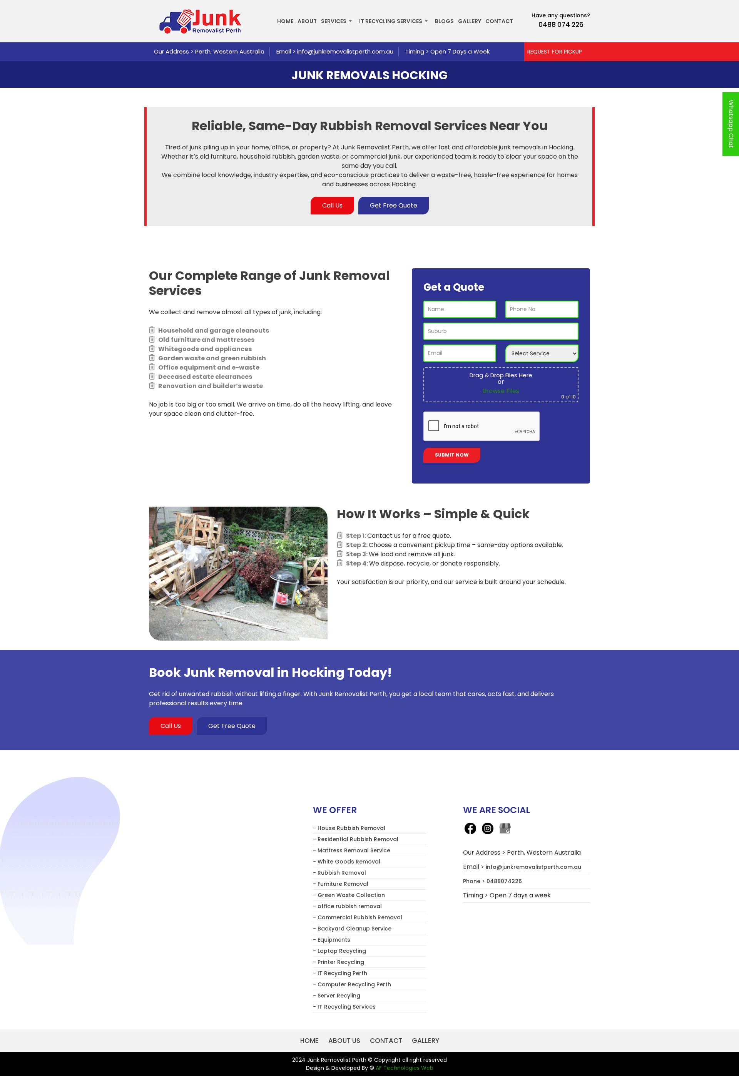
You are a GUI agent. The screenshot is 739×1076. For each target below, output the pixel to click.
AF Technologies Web (404, 1068)
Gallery (469, 21)
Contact (499, 21)
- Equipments (331, 940)
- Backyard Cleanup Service (352, 928)
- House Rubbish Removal (349, 828)
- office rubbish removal (347, 906)
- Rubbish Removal (339, 873)
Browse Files (500, 391)
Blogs (444, 21)
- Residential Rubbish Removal (355, 839)
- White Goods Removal (346, 861)
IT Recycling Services (390, 21)
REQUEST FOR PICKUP (554, 51)
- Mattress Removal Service (351, 850)
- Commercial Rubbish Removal (357, 917)
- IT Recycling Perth (340, 973)
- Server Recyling (336, 995)
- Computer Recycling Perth (352, 984)
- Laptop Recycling (339, 951)
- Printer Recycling (338, 962)
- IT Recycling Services (344, 1007)
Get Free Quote (393, 205)
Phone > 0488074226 (492, 881)
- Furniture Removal (340, 884)
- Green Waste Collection (349, 895)
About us (344, 1040)
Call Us (332, 205)
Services (333, 21)
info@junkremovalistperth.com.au (345, 51)
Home (285, 21)
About (307, 21)
